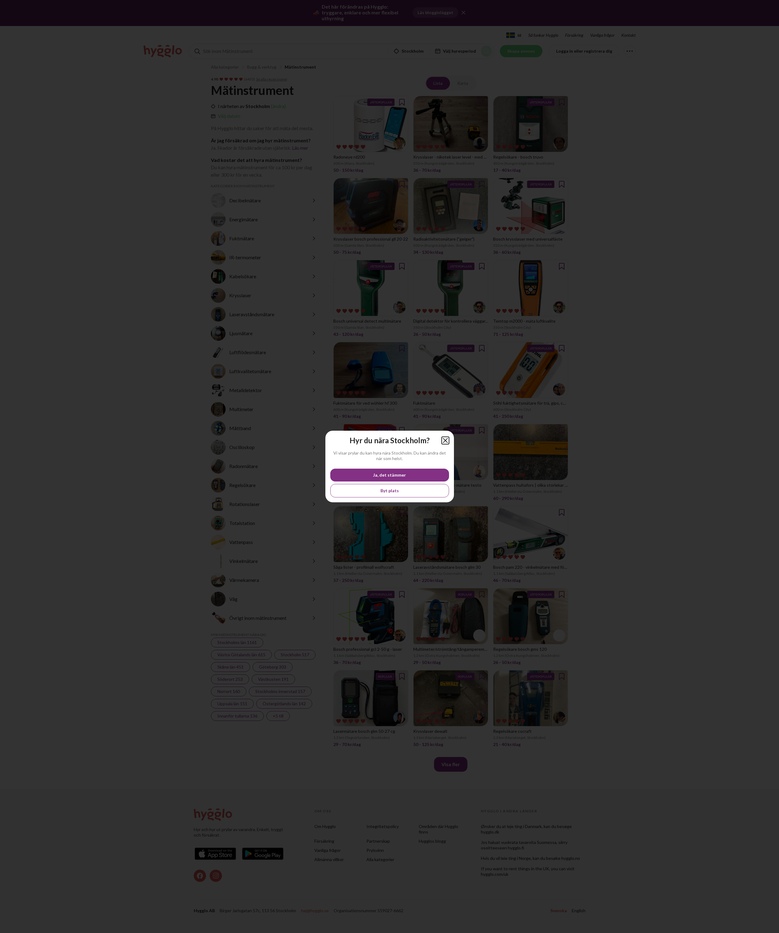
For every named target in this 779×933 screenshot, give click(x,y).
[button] (445, 440)
